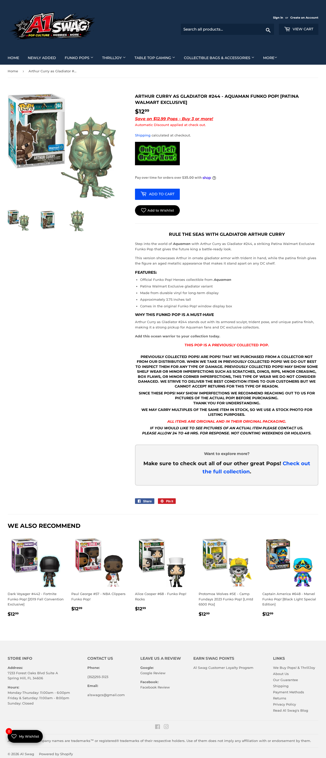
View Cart (302, 29)
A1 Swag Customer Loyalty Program (223, 668)
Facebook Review (155, 687)
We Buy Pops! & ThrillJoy (294, 668)
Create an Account (304, 17)
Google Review (153, 673)
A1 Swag (27, 754)
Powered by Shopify (56, 754)
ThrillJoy (116, 57)
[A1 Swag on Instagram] (166, 727)
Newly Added (44, 57)
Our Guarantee (285, 680)
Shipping (143, 135)
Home (15, 57)
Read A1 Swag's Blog (290, 710)
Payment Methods (288, 692)
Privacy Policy (284, 704)
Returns (279, 698)
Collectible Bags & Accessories (221, 57)
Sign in (278, 17)
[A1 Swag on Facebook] (157, 727)
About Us (281, 674)
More (268, 58)
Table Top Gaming (156, 57)
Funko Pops (81, 57)
